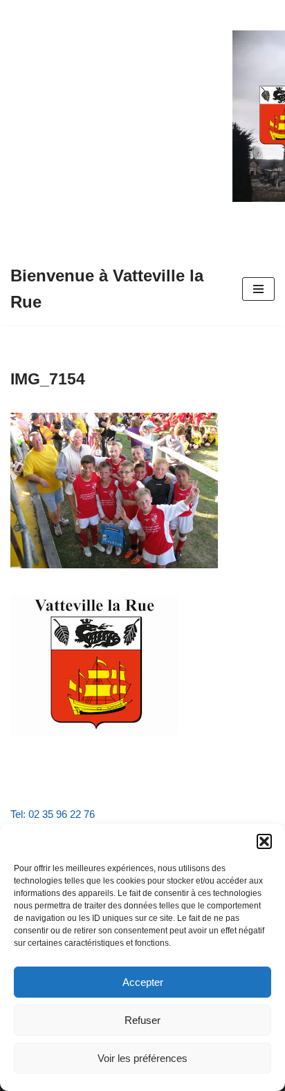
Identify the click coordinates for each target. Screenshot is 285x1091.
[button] (264, 841)
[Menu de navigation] (258, 289)
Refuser (142, 1020)
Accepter (142, 982)
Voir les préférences (142, 1058)
